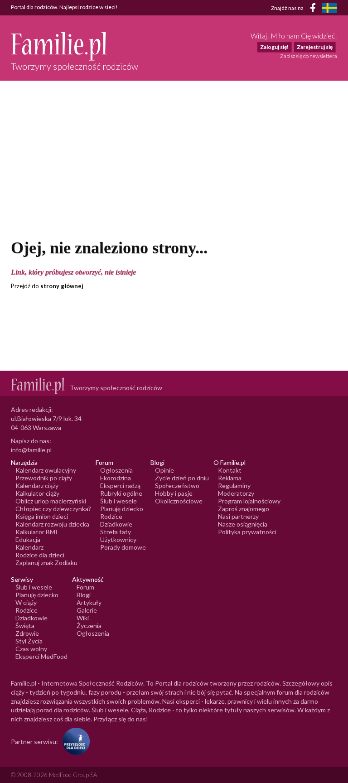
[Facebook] (314, 9)
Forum (85, 587)
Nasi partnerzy (238, 516)
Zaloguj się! (274, 47)
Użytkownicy (118, 539)
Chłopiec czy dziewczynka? (53, 508)
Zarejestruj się (315, 47)
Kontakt (230, 470)
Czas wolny (31, 648)
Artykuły (89, 602)
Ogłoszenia (116, 470)
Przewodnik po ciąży (43, 478)
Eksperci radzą (120, 485)
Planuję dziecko (121, 508)
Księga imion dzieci (41, 516)
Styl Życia (29, 641)
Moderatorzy (236, 493)
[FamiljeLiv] (329, 8)
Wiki (83, 618)
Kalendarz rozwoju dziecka (52, 524)
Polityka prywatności (247, 532)
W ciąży (26, 602)
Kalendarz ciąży (36, 485)
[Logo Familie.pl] (74, 46)
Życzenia (89, 625)
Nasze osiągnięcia (242, 524)
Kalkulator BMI (36, 532)
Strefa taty (115, 532)
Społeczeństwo (177, 485)
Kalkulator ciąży (37, 493)
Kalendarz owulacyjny (45, 470)
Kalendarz (29, 547)
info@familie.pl (31, 450)
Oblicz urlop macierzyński (50, 501)
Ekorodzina (115, 478)
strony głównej (61, 286)
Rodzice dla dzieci (39, 555)
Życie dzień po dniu (182, 478)
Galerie (87, 610)
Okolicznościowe (179, 501)
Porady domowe (123, 547)
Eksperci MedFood (41, 656)
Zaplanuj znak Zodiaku (46, 562)
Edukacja (27, 539)
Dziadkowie (116, 524)
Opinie (164, 470)
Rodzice (111, 516)
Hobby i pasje (174, 493)
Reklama (230, 478)
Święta (24, 625)
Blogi (84, 595)
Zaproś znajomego (243, 508)
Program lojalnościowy (249, 501)
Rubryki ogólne (121, 493)
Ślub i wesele (118, 501)
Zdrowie (27, 633)
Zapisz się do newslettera (308, 56)
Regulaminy (234, 485)
